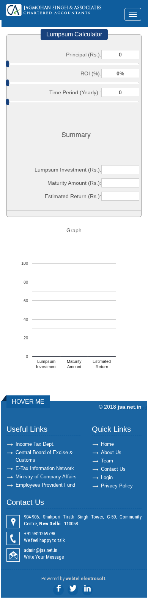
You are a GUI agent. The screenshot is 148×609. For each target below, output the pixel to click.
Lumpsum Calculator (74, 34)
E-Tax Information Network (45, 468)
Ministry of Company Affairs (46, 476)
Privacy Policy (117, 486)
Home (107, 444)
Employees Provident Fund (45, 485)
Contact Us (113, 469)
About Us (111, 452)
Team (107, 461)
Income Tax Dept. (35, 444)
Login (107, 477)
